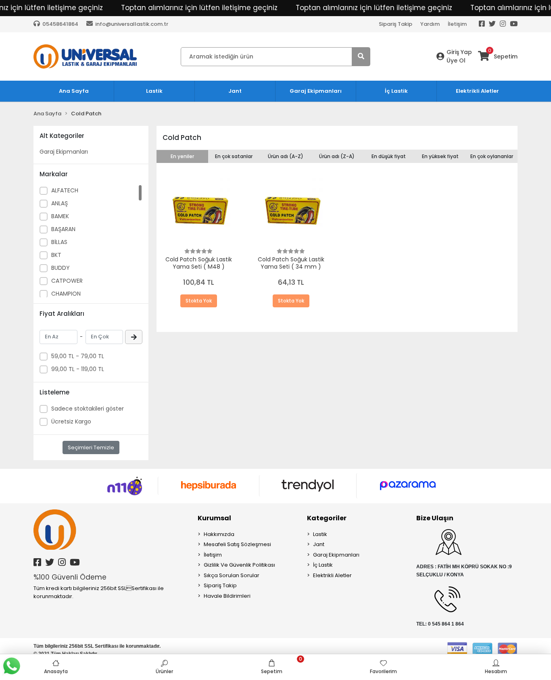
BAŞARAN (63, 229)
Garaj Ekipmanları (64, 152)
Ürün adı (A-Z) (285, 156)
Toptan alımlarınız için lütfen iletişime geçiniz (199, 8)
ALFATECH (64, 190)
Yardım (430, 24)
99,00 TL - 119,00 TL (77, 369)
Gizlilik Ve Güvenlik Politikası (239, 565)
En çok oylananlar (491, 156)
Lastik (320, 534)
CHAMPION (66, 294)
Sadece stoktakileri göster (87, 409)
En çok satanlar (234, 156)
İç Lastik (323, 565)
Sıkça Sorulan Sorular (231, 575)
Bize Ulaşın (434, 518)
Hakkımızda (219, 534)
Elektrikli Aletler (332, 575)
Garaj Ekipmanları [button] (316, 91)
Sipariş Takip (395, 24)
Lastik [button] (154, 91)
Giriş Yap (459, 52)
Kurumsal (214, 518)
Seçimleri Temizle (91, 447)
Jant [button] (235, 91)
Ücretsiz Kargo (71, 421)
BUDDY (60, 268)
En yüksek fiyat (440, 156)
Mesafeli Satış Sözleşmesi (237, 544)
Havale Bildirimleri (227, 596)
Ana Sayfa (74, 91)
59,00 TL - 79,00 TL (77, 356)
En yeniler (182, 156)
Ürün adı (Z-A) (337, 156)
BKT (56, 255)
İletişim (457, 24)
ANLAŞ (59, 203)
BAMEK (60, 216)
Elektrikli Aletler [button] (477, 91)
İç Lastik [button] (396, 91)
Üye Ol (456, 60)
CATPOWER (67, 281)
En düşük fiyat (389, 156)
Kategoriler (326, 518)
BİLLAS (59, 242)
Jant (318, 544)
